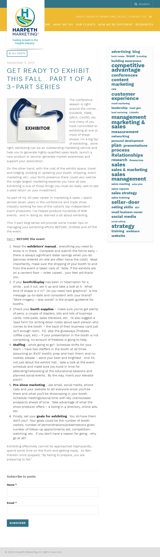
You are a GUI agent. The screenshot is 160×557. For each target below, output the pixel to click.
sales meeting (120, 183)
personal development (127, 141)
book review (117, 56)
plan (116, 145)
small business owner (127, 212)
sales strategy (124, 193)
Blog (122, 17)
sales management (128, 176)
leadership (119, 108)
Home (46, 24)
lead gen (135, 107)
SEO (137, 207)
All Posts (18, 53)
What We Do (63, 24)
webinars (133, 231)
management (128, 117)
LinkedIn (134, 112)
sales (118, 164)
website (118, 236)
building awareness (126, 61)
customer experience (125, 96)
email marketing (120, 103)
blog (136, 51)
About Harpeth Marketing (96, 17)
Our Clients (85, 24)
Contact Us (137, 17)
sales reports (120, 188)
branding (142, 56)
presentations (136, 145)
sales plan (137, 184)
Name (12, 484)
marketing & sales (128, 124)
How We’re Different (115, 24)
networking (120, 136)
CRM (113, 89)
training (117, 231)
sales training (120, 197)
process (120, 150)
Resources (144, 24)
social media (123, 216)
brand (130, 56)
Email (12, 502)
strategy (122, 226)
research (119, 160)
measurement (125, 132)
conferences (124, 75)
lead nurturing (119, 112)
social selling (118, 221)
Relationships (127, 155)
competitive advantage (128, 67)
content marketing (122, 82)
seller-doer (125, 202)
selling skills (122, 207)
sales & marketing (129, 170)
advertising (121, 51)
